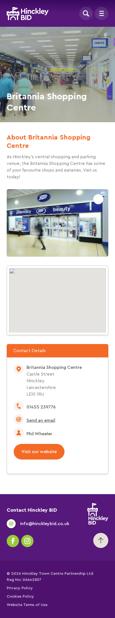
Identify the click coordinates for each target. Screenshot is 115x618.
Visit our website (39, 451)
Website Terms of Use (27, 605)
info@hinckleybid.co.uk (44, 523)
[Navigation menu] (101, 13)
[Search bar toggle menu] (86, 13)
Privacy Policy (20, 588)
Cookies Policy (20, 596)
